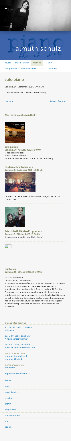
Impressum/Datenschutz (17, 374)
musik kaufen (22, 63)
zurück (9, 101)
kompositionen (29, 69)
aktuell (8, 381)
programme (11, 69)
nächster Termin (57, 101)
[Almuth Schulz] (35, 30)
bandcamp (10, 368)
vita (43, 69)
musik (8, 63)
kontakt (53, 69)
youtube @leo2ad (13, 359)
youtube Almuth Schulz (16, 356)
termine (37, 63)
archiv (49, 63)
